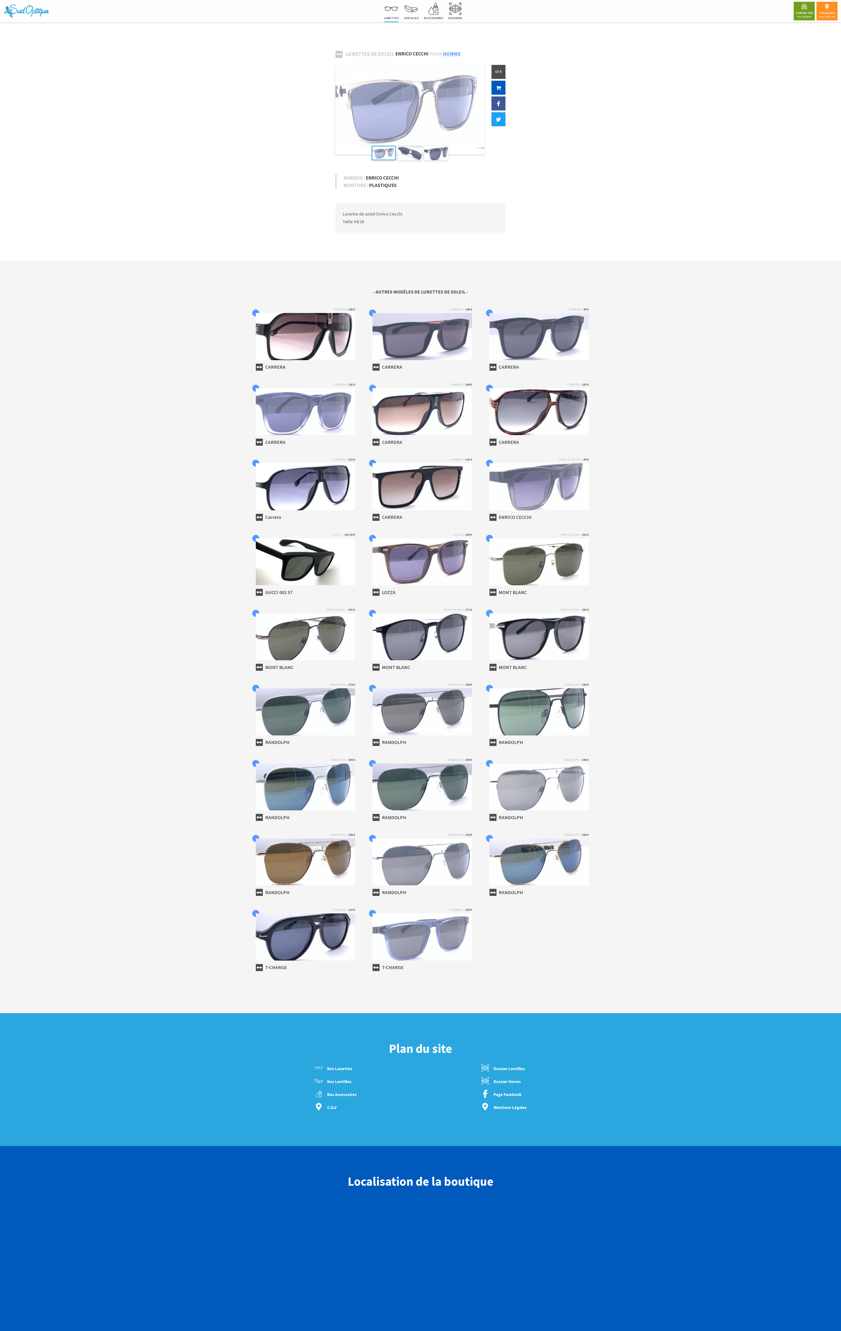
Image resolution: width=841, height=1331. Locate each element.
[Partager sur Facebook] (498, 103)
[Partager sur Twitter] (498, 119)
